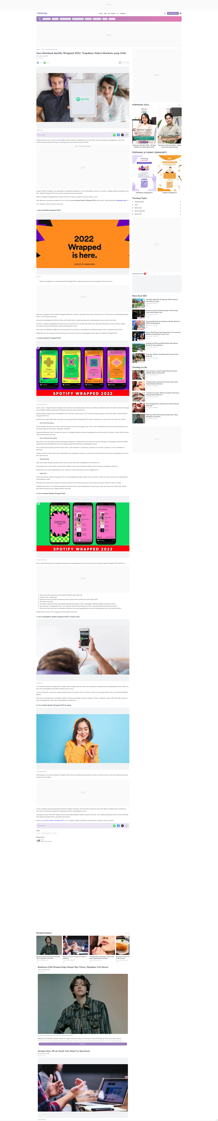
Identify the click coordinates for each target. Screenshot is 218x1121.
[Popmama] (42, 13)
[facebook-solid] (118, 135)
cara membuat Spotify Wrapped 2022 (52, 820)
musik (59, 140)
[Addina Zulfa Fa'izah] (38, 840)
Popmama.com (121, 200)
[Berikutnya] (130, 934)
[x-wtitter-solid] (122, 135)
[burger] (181, 13)
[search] (165, 13)
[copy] (126, 134)
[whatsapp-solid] (114, 135)
